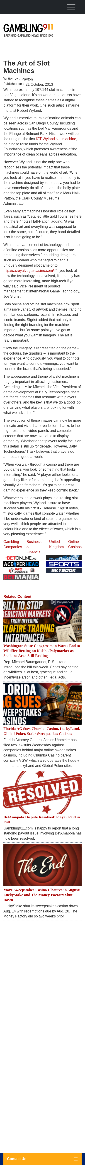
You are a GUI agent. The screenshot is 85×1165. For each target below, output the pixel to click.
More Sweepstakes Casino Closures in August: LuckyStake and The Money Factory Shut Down (41, 895)
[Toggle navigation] (71, 7)
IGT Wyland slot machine (56, 139)
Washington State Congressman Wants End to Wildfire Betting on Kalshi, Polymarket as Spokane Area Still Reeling (41, 651)
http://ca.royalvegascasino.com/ (28, 270)
